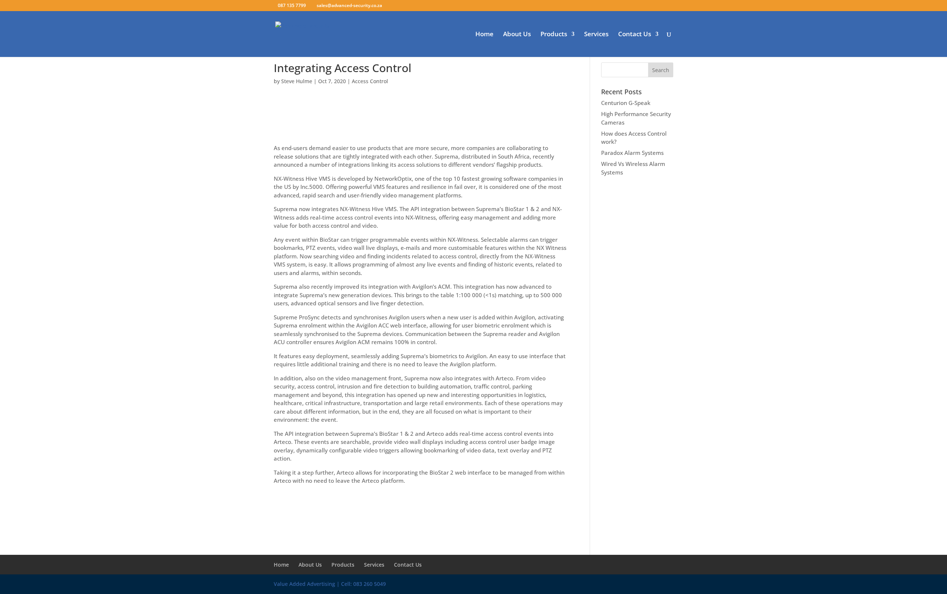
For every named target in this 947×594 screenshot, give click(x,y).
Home (484, 34)
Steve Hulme (296, 81)
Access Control (370, 81)
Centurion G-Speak (625, 102)
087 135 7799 (292, 5)
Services (596, 34)
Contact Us (634, 34)
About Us (517, 34)
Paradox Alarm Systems (632, 152)
